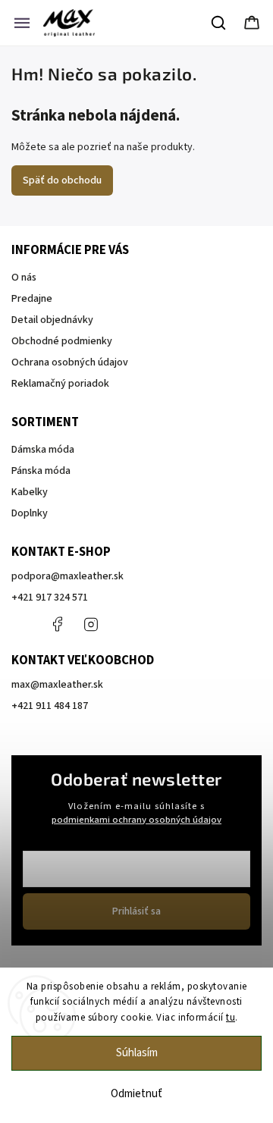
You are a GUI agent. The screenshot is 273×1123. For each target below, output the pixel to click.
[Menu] (22, 23)
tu (230, 1017)
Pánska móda (41, 470)
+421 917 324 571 (49, 597)
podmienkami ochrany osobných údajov (136, 820)
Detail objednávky (52, 320)
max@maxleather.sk (57, 684)
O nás (23, 277)
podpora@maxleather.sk (67, 576)
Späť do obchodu (62, 180)
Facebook (57, 624)
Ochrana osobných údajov (69, 362)
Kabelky (29, 492)
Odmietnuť (136, 1094)
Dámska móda (42, 449)
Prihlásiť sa (136, 911)
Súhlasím (137, 1053)
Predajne (31, 298)
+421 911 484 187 (125, 624)
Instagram (91, 624)
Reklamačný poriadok (60, 383)
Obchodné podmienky (61, 341)
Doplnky (29, 513)
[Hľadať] (219, 22)
